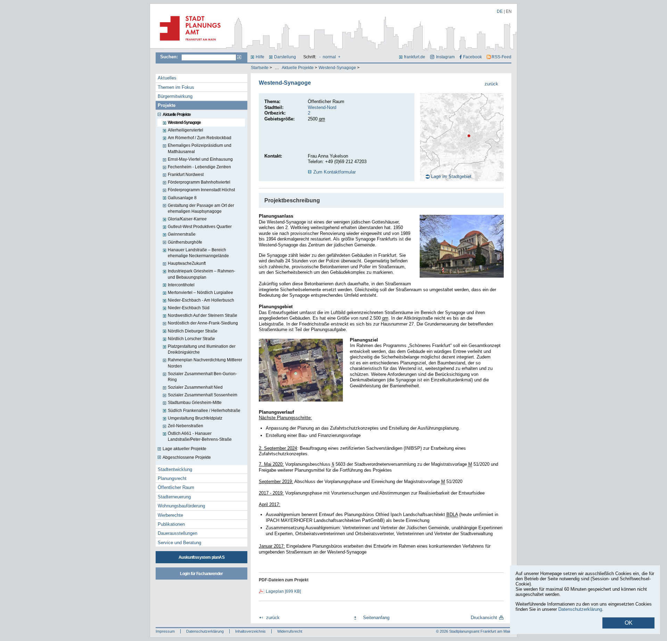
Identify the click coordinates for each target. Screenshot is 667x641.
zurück (491, 83)
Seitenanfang (376, 617)
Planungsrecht (172, 478)
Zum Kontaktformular (334, 172)
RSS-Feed (501, 56)
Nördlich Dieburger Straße (192, 331)
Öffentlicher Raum (176, 487)
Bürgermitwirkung (175, 96)
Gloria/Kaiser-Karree (187, 219)
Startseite (260, 67)
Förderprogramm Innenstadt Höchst (201, 189)
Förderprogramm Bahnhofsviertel (199, 182)
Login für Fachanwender (201, 573)
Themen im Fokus (176, 87)
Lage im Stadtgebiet (451, 176)
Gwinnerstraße (182, 234)
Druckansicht (484, 617)
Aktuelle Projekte (298, 67)
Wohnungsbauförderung (181, 505)
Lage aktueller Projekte (184, 448)
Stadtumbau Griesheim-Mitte (195, 402)
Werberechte (170, 515)
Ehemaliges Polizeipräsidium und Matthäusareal (199, 148)
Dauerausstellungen (177, 533)
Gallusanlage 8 (182, 197)
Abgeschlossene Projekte (187, 457)
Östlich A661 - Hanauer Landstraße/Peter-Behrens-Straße (200, 436)
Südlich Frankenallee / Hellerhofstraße (204, 410)
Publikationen (171, 524)
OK (629, 623)
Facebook (472, 56)
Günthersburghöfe (185, 242)
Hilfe (260, 56)
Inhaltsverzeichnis (250, 631)
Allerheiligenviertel (185, 130)
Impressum (165, 631)
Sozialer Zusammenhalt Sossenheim (202, 395)
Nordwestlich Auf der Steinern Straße (202, 315)
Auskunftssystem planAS (201, 557)
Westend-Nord (322, 107)
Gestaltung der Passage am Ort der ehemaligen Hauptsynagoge (201, 208)
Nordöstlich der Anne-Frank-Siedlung (203, 323)
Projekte (166, 105)
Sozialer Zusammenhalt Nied (195, 387)
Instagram (445, 56)
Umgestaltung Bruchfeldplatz (195, 418)
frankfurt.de (414, 56)
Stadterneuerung (174, 496)
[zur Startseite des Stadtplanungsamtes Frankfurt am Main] (188, 43)
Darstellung (285, 56)
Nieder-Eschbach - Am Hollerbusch (201, 300)
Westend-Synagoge (337, 67)
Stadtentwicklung (175, 469)
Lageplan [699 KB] (283, 591)
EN (509, 11)
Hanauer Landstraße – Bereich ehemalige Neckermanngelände (198, 252)
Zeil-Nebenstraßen (185, 425)
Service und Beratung (179, 542)
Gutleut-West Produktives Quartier (200, 226)
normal (329, 56)
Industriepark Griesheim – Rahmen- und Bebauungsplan (201, 274)
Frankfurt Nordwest (186, 174)
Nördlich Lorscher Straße (191, 338)
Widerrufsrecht (289, 631)
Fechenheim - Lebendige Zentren (199, 167)
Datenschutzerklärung (205, 631)
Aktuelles (167, 78)
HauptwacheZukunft (187, 263)
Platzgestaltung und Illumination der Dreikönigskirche (202, 349)
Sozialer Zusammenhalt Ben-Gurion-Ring (202, 376)
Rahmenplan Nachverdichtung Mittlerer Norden (205, 362)
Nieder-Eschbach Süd (188, 307)
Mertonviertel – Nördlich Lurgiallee (200, 292)
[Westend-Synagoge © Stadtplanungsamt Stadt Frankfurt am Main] (462, 246)
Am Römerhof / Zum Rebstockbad (199, 137)
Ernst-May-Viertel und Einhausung (200, 159)
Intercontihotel (181, 284)
